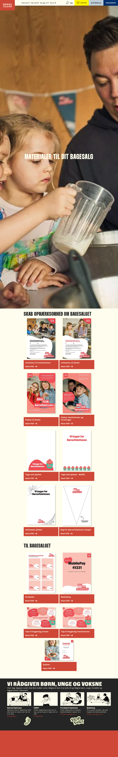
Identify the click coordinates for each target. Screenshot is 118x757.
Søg (71, 3)
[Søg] (68, 3)
